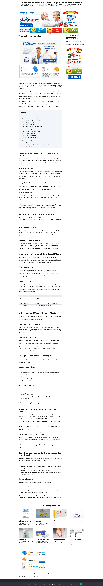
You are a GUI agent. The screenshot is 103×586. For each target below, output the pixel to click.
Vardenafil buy (23, 539)
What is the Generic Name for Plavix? (31, 120)
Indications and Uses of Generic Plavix (31, 131)
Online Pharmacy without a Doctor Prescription (52, 573)
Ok (80, 584)
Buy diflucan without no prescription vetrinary (25, 520)
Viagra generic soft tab (42, 539)
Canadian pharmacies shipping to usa (28, 573)
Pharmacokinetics (29, 128)
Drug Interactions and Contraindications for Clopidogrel (35, 144)
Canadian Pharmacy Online (72, 38)
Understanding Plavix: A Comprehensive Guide (33, 115)
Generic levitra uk (75, 520)
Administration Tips (29, 140)
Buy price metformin (58, 520)
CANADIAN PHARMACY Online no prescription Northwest (50, 2)
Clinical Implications (29, 129)
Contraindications (28, 146)
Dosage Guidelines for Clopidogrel (30, 137)
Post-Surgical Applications (30, 135)
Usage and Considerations (30, 124)
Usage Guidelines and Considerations (33, 118)
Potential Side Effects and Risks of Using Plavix (33, 142)
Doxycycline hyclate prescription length (75, 540)
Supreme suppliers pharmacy (51, 576)
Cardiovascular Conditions (30, 133)
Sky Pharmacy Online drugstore (74, 40)
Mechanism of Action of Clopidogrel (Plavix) (32, 126)
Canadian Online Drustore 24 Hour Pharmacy (30, 576)
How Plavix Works (29, 117)
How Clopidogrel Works (30, 122)
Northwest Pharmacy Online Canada (75, 44)
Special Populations (29, 139)
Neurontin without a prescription (41, 520)
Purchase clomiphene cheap (59, 540)
